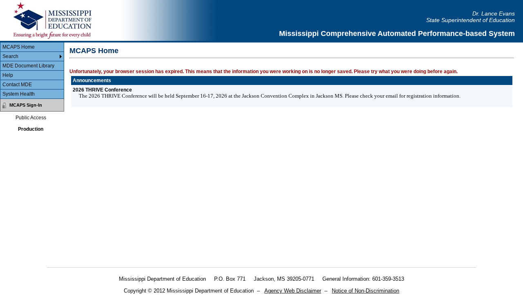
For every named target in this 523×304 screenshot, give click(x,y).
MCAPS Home (18, 47)
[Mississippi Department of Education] (57, 20)
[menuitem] (32, 47)
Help (7, 75)
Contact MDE (17, 84)
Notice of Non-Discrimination (365, 291)
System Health (18, 94)
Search (10, 56)
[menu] (32, 70)
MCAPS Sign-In (25, 105)
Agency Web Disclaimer (292, 291)
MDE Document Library (28, 66)
